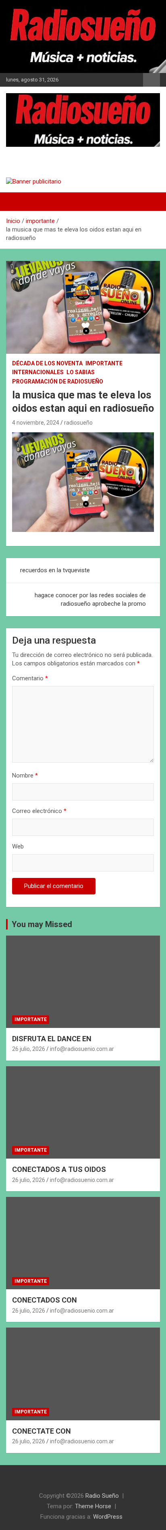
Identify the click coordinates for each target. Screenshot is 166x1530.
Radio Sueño (40, 155)
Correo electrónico (39, 811)
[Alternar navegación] (16, 201)
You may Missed (42, 924)
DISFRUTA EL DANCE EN (51, 1038)
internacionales (38, 372)
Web (18, 846)
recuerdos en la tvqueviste (55, 570)
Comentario (30, 678)
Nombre (25, 775)
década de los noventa (47, 363)
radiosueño (78, 422)
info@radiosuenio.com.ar (82, 1049)
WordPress (107, 1516)
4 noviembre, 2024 (35, 422)
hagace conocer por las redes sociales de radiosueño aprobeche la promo (90, 599)
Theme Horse (93, 1506)
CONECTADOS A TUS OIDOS (59, 1169)
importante (103, 363)
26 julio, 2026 (28, 1049)
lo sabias (80, 372)
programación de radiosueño (57, 381)
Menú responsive (151, 80)
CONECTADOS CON (44, 1300)
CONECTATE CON (41, 1431)
